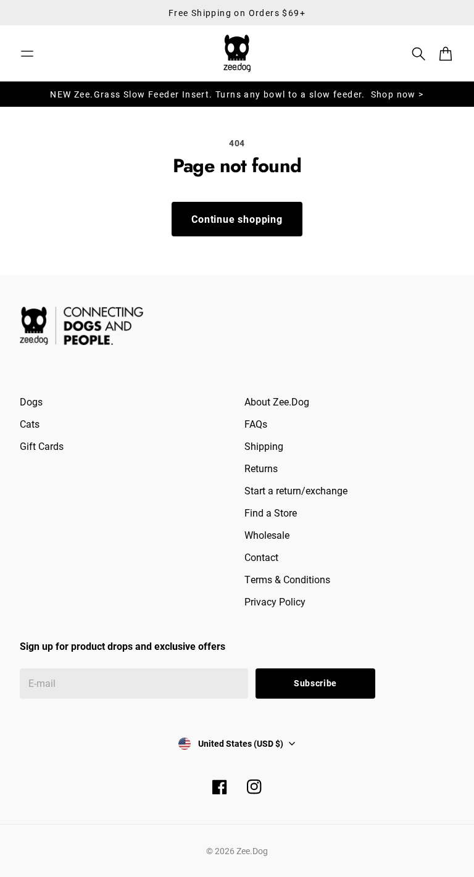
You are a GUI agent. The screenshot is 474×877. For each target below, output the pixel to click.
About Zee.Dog (276, 401)
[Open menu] (27, 53)
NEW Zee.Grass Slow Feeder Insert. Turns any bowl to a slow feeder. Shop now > (236, 94)
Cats (30, 423)
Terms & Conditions (287, 579)
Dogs (31, 401)
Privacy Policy (275, 601)
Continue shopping (237, 218)
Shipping (263, 445)
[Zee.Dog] (237, 53)
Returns (261, 468)
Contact (261, 557)
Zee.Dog (252, 851)
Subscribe (315, 683)
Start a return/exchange (295, 490)
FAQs (255, 423)
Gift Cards (42, 445)
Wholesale (266, 534)
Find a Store (270, 512)
